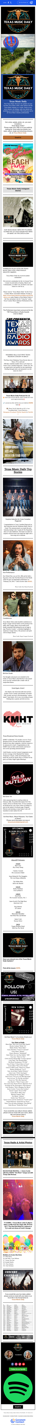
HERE (31, 403)
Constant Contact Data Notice (25, 1416)
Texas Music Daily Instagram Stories (18, 190)
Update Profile (13, 1416)
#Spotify (23, 412)
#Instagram (6, 412)
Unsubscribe (6, 1416)
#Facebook (13, 412)
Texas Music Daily (20, 133)
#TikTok (18, 412)
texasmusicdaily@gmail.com (18, 822)
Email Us (18, 137)
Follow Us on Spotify (18, 1369)
